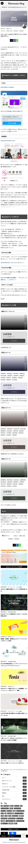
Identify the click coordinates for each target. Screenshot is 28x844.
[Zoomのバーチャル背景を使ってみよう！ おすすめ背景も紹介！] (14, 602)
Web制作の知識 (13, 789)
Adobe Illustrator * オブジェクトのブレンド (12, 262)
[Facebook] (14, 40)
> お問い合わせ (10, 836)
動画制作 (13, 793)
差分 (16, 823)
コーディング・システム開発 (13, 786)
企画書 (2, 821)
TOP (2, 769)
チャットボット (4, 808)
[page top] (23, 836)
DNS (6, 815)
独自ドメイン (4, 823)
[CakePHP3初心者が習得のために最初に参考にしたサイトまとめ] (14, 702)
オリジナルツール (13, 799)
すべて (13, 777)
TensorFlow (4, 818)
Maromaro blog (16, 3)
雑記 (13, 796)
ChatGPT (6, 805)
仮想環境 (11, 823)
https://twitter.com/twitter (7, 87)
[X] (11, 40)
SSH (10, 815)
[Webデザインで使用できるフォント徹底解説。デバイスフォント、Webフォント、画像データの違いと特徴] (14, 677)
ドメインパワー (20, 821)
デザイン (3, 30)
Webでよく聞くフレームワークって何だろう (12, 763)
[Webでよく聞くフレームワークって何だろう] (14, 751)
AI (1, 805)
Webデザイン (6, 535)
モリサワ (17, 805)
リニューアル (18, 808)
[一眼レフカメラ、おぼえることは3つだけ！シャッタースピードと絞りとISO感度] (14, 726)
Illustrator (16, 30)
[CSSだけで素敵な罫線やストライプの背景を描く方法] (14, 577)
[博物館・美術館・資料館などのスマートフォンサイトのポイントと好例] (14, 627)
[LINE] (16, 40)
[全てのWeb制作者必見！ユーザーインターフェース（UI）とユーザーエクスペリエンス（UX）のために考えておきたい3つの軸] (14, 652)
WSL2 (11, 808)
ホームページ (20, 818)
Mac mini (9, 810)
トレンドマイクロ (19, 813)
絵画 (14, 810)
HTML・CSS (9, 30)
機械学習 (21, 815)
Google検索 (10, 813)
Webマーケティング (13, 780)
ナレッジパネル (20, 810)
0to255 (2, 298)
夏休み (11, 805)
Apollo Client (12, 818)
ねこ (2, 813)
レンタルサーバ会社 (10, 821)
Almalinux (15, 815)
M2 (21, 805)
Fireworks (21, 30)
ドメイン (3, 810)
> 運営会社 (3, 836)
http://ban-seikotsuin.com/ (8, 140)
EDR (2, 815)
